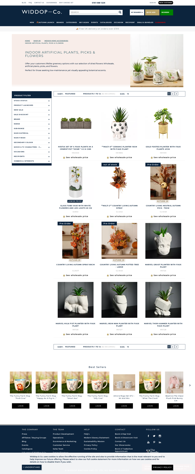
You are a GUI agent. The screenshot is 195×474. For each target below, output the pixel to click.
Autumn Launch (46, 22)
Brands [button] (60, 22)
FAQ (30, 3)
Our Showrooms (123, 445)
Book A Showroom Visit (126, 438)
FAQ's (87, 434)
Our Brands (51, 3)
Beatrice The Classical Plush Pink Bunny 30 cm (176, 398)
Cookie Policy (90, 449)
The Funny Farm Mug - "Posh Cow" (20, 397)
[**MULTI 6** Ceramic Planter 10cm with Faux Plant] (119, 123)
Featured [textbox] (70, 94)
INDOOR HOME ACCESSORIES (56, 41)
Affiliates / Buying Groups (34, 438)
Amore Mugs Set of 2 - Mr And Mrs (124, 397)
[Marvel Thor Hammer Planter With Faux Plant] (163, 300)
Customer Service (61, 445)
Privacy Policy (91, 445)
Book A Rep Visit (123, 434)
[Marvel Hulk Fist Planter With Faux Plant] (76, 300)
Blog (24, 3)
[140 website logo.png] (42, 12)
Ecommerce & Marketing (64, 441)
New (32, 22)
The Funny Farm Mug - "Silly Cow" (98, 397)
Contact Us (39, 3)
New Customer (165, 3)
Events (94, 22)
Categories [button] (71, 22)
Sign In (153, 3)
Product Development (63, 434)
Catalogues (106, 22)
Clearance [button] (160, 22)
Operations (58, 438)
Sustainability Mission (94, 441)
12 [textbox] (128, 94)
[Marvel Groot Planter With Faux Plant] (163, 241)
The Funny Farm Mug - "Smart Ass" (72, 397)
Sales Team (58, 449)
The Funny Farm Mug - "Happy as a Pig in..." (46, 397)
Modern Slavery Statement (96, 438)
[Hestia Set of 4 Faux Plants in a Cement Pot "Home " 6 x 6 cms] (76, 123)
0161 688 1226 (98, 3)
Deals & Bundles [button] (145, 22)
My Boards (136, 12)
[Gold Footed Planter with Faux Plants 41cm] (163, 123)
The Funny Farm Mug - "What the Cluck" (150, 397)
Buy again (84, 22)
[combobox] (71, 94)
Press (24, 434)
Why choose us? (66, 3)
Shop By (37, 41)
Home (27, 41)
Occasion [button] (118, 22)
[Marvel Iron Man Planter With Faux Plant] (119, 300)
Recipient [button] (130, 22)
